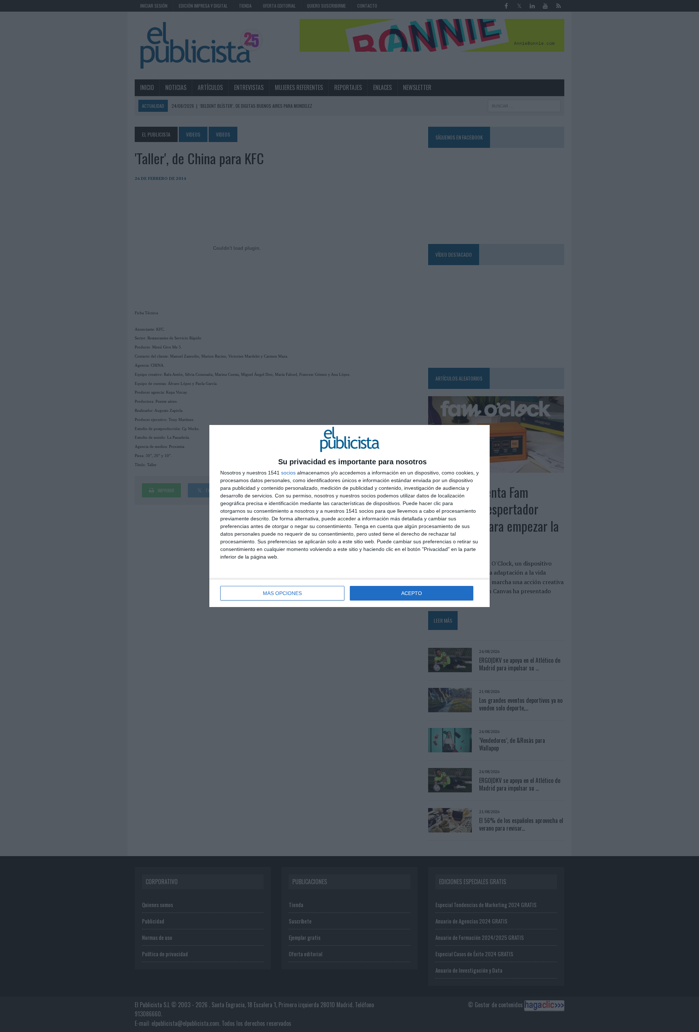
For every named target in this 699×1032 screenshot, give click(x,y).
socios (288, 472)
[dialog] (349, 516)
